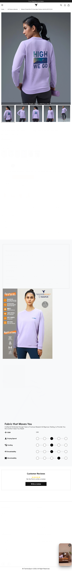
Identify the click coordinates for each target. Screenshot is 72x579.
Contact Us (40, 509)
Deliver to (8, 181)
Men (2, 509)
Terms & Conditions (6, 540)
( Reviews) (5, 125)
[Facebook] (3, 562)
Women (3, 511)
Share (69, 131)
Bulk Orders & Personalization (45, 523)
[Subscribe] (69, 539)
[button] (69, 5)
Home (2, 9)
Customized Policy (6, 547)
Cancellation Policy (6, 545)
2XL (23, 164)
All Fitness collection (13, 9)
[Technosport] (36, 5)
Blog (38, 514)
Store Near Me (41, 526)
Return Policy (5, 536)
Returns (3, 555)
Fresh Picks (4, 516)
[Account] (65, 5)
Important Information (7, 550)
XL (17, 164)
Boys (2, 514)
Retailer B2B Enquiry (43, 521)
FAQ (38, 518)
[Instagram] (9, 562)
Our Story (40, 511)
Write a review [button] (36, 484)
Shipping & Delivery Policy (8, 538)
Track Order (4, 552)
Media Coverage (42, 516)
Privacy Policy (5, 543)
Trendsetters (5, 518)
